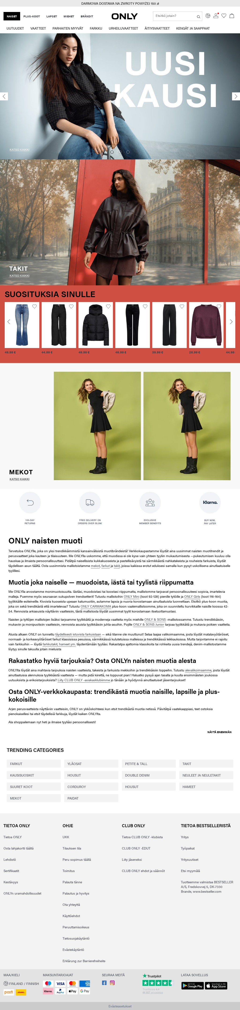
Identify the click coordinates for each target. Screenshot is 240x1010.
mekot (95, 565)
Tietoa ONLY (17, 825)
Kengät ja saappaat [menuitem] (193, 28)
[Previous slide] (4, 96)
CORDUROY (77, 786)
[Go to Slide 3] (128, 152)
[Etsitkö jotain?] (198, 16)
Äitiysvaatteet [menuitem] (157, 28)
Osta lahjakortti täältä (19, 848)
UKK (66, 836)
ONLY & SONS (155, 619)
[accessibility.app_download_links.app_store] (216, 989)
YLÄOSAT (75, 763)
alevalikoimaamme (198, 670)
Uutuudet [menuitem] (15, 28)
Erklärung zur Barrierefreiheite (84, 960)
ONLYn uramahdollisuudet (22, 893)
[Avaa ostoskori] (231, 16)
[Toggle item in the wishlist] (20, 306)
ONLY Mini (131, 596)
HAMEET (189, 786)
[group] (44, 331)
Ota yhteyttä (71, 904)
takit (117, 565)
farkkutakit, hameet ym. (59, 644)
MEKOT (15, 798)
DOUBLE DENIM (137, 775)
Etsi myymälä (190, 870)
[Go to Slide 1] (112, 152)
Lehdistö (10, 859)
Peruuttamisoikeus (76, 927)
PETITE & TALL (136, 763)
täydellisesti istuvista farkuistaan (78, 634)
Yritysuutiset (189, 859)
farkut (105, 565)
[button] (44, 325)
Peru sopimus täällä (77, 859)
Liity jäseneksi (132, 859)
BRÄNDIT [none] (87, 16)
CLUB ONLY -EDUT (136, 848)
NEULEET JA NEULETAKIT (202, 775)
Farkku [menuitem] (96, 28)
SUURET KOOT (21, 786)
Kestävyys (11, 882)
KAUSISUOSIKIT (22, 775)
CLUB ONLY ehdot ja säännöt (143, 870)
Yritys (185, 836)
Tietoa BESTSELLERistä (206, 825)
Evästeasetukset (120, 1006)
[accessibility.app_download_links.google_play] (192, 989)
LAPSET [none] (51, 16)
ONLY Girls (192, 596)
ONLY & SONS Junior (148, 624)
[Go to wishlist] (223, 16)
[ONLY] (124, 18)
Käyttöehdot (71, 915)
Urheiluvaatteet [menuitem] (123, 28)
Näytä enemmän (219, 732)
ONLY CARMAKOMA (96, 606)
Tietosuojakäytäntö (76, 938)
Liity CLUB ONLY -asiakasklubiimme (84, 679)
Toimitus (69, 870)
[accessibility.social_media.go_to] (104, 983)
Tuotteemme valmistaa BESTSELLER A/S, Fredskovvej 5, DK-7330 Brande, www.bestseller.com (207, 887)
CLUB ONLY (133, 825)
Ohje (68, 825)
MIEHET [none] (69, 16)
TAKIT (187, 763)
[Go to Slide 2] (120, 152)
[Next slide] (236, 96)
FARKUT (16, 763)
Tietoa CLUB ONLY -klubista (142, 836)
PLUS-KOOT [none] (31, 16)
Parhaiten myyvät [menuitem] (67, 28)
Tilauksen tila (72, 848)
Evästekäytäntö (73, 949)
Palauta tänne (72, 882)
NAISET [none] (12, 16)
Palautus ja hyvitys (76, 893)
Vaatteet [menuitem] (38, 28)
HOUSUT (74, 775)
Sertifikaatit (11, 870)
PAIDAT (73, 798)
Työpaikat (188, 848)
